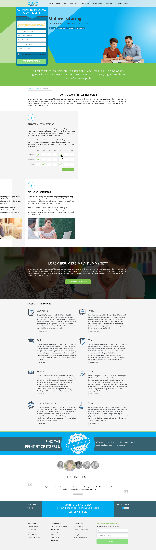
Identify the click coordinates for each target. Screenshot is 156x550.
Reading (62, 28)
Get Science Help (56, 535)
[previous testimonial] (35, 478)
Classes (65, 3)
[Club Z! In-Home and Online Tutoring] (33, 4)
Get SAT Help (54, 540)
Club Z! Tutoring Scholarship (59, 526)
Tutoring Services (33, 526)
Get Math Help (55, 529)
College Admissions (97, 3)
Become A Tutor (78, 532)
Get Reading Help (56, 532)
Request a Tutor (78, 526)
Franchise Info (108, 3)
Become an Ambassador (81, 529)
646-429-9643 (123, 4)
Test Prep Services (33, 529)
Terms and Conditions (22, 26)
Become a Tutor (85, 3)
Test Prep (58, 3)
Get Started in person (78, 282)
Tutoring (50, 3)
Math (53, 28)
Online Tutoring (74, 3)
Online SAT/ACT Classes (35, 535)
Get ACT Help (55, 537)
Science (71, 28)
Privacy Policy (39, 25)
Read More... (43, 331)
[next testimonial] (120, 478)
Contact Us (31, 532)
